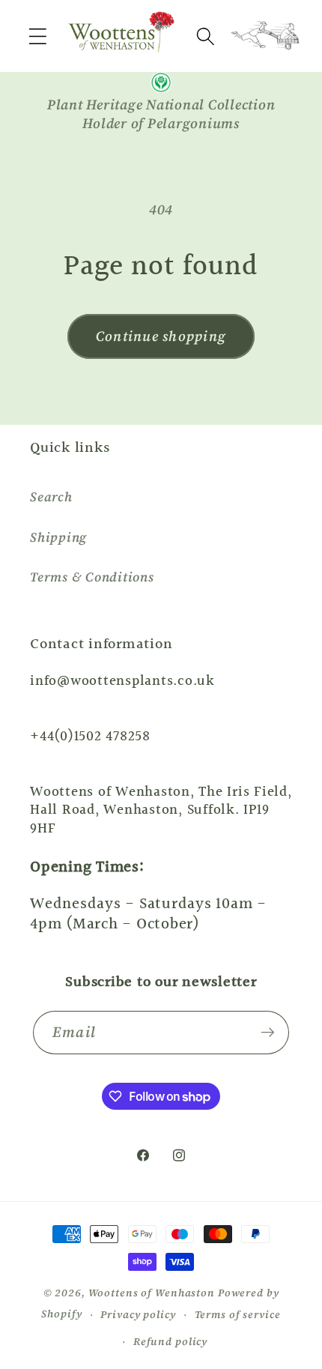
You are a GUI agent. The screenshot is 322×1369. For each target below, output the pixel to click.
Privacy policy (137, 1315)
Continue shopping (161, 336)
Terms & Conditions (92, 577)
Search (51, 497)
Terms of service (238, 1315)
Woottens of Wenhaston (151, 1293)
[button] (37, 36)
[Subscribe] (267, 1032)
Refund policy (170, 1342)
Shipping (58, 537)
